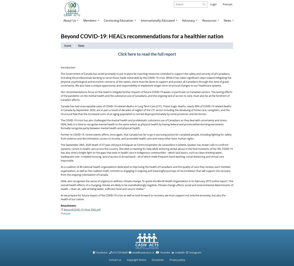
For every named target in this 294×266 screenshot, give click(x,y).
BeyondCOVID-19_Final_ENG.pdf (82, 209)
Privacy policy (177, 260)
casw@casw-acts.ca (143, 252)
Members (89, 20)
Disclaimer (158, 260)
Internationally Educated (158, 20)
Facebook (101, 252)
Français (227, 4)
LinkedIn (179, 252)
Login (213, 4)
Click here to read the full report (147, 54)
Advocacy (188, 20)
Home (67, 45)
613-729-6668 (120, 252)
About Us (69, 20)
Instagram (194, 252)
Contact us (115, 260)
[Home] (75, 7)
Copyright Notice (136, 260)
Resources (209, 20)
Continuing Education (118, 20)
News (227, 20)
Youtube (163, 252)
